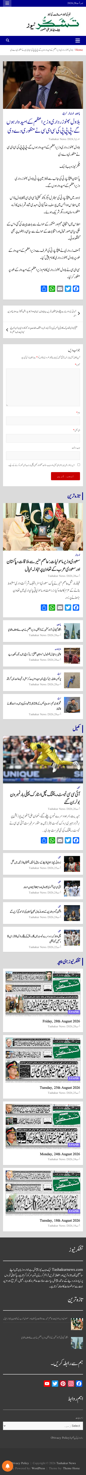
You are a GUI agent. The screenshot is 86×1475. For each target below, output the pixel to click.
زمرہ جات (79, 1418)
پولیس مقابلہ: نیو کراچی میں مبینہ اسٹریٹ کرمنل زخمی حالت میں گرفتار (33, 679)
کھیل (76, 729)
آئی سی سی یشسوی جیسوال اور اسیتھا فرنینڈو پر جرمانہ (42, 887)
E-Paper (74, 1012)
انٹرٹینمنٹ (58, 649)
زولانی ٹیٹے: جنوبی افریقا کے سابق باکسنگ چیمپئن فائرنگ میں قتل (36, 862)
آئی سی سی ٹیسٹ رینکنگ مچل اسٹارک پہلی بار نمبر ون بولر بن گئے (45, 798)
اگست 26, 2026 (73, 809)
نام (78, 413)
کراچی (64, 114)
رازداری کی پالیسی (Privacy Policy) (67, 1438)
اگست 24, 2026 (54, 893)
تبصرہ (77, 365)
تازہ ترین (73, 496)
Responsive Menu (7, 3)
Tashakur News (57, 139)
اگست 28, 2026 (73, 576)
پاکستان (77, 114)
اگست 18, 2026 (73, 1226)
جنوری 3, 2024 (74, 139)
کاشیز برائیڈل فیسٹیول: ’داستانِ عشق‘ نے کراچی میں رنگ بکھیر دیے (34, 654)
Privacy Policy (20, 1463)
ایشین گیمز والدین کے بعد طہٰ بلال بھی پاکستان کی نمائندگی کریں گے (35, 912)
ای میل (76, 430)
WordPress (38, 1468)
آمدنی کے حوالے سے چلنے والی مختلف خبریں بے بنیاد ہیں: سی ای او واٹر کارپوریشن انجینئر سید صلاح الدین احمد (42, 314)
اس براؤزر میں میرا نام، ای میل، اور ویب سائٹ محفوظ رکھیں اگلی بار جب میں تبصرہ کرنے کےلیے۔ (41, 465)
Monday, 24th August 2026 (60, 1154)
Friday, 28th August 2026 (61, 1021)
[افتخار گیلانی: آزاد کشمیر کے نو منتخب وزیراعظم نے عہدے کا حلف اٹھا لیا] (77, 1343)
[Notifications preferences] (7, 1466)
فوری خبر (71, 114)
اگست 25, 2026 (54, 868)
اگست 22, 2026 (54, 947)
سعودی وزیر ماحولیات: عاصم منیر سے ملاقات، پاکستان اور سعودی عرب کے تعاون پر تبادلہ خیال (43, 565)
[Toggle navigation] (77, 40)
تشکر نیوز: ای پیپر (68, 961)
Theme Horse (71, 1468)
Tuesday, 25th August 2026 (60, 1087)
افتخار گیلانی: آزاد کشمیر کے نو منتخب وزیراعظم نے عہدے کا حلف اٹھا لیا (34, 630)
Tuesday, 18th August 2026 (60, 1220)
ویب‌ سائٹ (76, 448)
